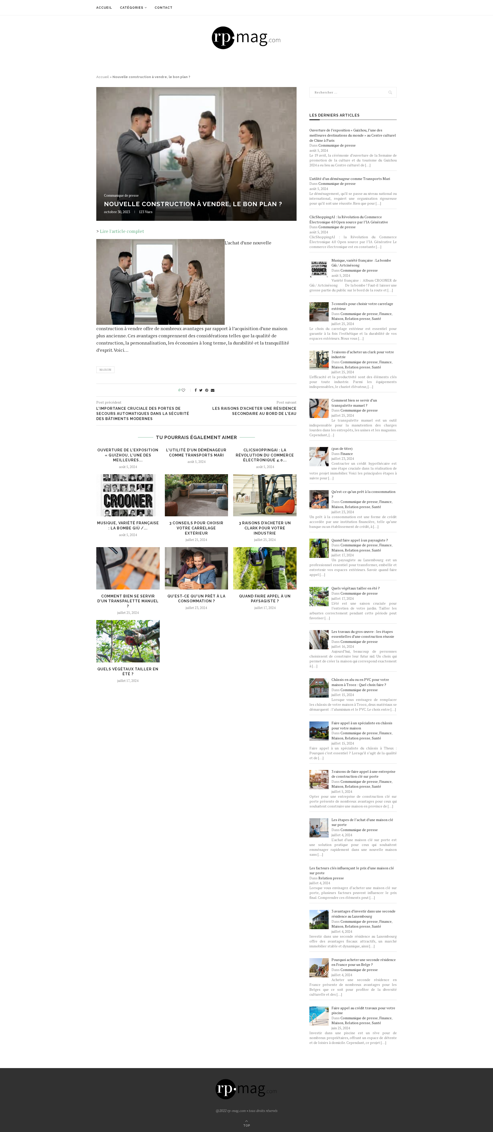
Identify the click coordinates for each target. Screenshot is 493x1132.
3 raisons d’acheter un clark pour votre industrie (265, 528)
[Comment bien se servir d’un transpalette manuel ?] (128, 568)
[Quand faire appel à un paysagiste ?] (265, 568)
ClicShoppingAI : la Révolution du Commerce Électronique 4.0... (265, 455)
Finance (385, 313)
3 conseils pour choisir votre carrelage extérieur (196, 528)
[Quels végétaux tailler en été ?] (128, 641)
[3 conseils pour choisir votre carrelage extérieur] (196, 495)
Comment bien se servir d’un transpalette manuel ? (128, 601)
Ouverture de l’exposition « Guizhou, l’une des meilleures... (127, 455)
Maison (105, 370)
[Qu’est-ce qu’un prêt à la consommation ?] (196, 568)
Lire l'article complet (122, 231)
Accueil (104, 7)
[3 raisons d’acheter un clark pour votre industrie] (265, 495)
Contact (164, 7)
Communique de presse (121, 196)
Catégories (131, 7)
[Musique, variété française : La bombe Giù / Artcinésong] (128, 495)
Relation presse (357, 318)
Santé (376, 318)
